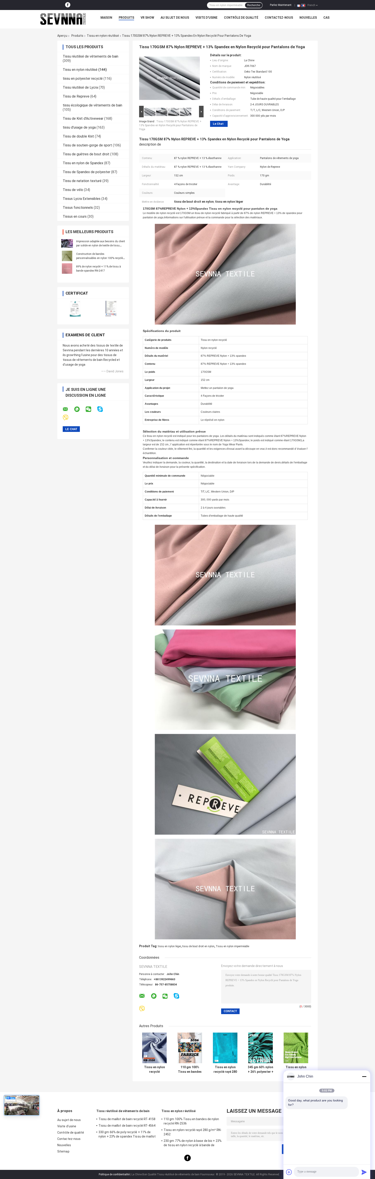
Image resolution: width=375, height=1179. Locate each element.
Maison (106, 17)
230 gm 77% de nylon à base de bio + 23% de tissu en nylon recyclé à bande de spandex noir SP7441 (193, 1143)
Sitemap (63, 1151)
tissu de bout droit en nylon (198, 946)
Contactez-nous (279, 17)
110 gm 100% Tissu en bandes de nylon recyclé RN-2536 (190, 1069)
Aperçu (62, 35)
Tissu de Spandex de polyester (86, 172)
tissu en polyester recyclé (83, 78)
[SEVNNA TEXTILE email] (68, 409)
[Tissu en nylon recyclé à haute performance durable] (296, 1048)
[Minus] (364, 1076)
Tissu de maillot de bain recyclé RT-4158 (127, 1119)
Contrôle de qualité (241, 17)
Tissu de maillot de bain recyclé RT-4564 (127, 1125)
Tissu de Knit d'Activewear (83, 118)
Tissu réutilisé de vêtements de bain (90, 56)
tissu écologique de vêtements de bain (92, 105)
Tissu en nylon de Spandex (83, 163)
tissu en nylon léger (169, 946)
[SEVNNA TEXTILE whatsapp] (79, 409)
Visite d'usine (206, 17)
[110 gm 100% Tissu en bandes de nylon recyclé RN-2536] (189, 1048)
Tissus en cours (75, 216)
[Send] (364, 1172)
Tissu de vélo (73, 190)
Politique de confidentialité (114, 1174)
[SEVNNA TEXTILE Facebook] (68, 5)
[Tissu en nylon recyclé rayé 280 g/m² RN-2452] (225, 1048)
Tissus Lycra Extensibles (81, 199)
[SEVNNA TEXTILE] (63, 18)
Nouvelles (308, 17)
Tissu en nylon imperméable (232, 946)
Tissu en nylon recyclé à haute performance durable (296, 1069)
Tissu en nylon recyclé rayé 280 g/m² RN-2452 (225, 1069)
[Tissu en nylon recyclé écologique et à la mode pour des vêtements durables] (154, 1048)
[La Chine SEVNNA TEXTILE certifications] (75, 309)
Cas (326, 17)
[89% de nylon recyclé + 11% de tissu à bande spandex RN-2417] (67, 268)
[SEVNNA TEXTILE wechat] (91, 409)
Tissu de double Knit (78, 136)
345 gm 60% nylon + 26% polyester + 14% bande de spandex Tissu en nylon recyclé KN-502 (260, 1069)
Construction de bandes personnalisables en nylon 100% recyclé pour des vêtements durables (99, 258)
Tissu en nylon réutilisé (103, 35)
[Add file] (289, 1172)
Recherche (253, 5)
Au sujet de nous (175, 17)
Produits (126, 17)
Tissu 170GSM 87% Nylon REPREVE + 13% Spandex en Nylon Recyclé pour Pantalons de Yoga (170, 125)
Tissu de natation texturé (82, 181)
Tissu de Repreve (76, 96)
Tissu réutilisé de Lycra (80, 87)
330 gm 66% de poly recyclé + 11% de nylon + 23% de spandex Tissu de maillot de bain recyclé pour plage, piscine (127, 1134)
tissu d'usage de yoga (79, 127)
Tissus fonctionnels (78, 208)
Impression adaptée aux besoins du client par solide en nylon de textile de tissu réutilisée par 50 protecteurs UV (100, 245)
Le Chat (218, 123)
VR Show (147, 17)
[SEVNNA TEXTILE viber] (68, 417)
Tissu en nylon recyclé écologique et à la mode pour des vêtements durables (154, 1069)
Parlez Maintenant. (281, 5)
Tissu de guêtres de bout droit (86, 154)
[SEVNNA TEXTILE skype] (102, 409)
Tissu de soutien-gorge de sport (87, 145)
